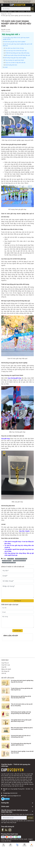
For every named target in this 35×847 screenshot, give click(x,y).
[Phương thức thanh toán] (11, 836)
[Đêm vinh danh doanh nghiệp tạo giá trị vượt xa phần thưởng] (5, 730)
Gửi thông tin (17, 600)
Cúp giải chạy (10, 558)
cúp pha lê (10, 11)
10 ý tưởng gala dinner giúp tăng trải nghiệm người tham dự (21, 744)
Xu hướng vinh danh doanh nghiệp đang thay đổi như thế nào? (22, 681)
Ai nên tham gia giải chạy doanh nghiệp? (14, 41)
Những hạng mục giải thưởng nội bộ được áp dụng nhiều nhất (21, 697)
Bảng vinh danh (6, 669)
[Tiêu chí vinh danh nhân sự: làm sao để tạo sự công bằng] (5, 706)
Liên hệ (3, 673)
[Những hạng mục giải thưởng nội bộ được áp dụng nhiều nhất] (5, 699)
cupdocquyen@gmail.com (14, 795)
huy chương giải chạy (7, 560)
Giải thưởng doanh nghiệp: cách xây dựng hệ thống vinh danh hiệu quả (21, 712)
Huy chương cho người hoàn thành (15, 60)
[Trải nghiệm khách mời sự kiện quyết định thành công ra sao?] (5, 722)
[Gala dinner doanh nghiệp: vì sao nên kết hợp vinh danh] (5, 754)
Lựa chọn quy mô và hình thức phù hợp (16, 50)
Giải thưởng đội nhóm (11, 65)
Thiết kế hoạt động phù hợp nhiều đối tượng (17, 53)
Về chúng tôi (5, 671)
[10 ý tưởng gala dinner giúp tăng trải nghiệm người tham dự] (5, 746)
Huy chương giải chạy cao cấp (19, 560)
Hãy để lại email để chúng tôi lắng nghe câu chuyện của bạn (17, 814)
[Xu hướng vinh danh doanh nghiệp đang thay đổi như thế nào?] (5, 683)
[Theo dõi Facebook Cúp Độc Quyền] (3, 829)
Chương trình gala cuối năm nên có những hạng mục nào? (20, 736)
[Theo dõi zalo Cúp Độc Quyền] (6, 829)
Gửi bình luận (17, 630)
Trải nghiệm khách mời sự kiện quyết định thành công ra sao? (21, 720)
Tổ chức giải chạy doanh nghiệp (9, 562)
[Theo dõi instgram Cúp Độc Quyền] (10, 829)
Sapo (9, 840)
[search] (32, 9)
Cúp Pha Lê (5, 663)
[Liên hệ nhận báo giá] (17, 1)
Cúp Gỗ (3, 667)
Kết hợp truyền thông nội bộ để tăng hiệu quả (18, 55)
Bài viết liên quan (7, 678)
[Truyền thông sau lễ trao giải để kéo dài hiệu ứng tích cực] (5, 691)
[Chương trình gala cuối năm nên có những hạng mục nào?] (5, 738)
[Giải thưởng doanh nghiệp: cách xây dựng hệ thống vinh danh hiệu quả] (5, 714)
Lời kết (5, 67)
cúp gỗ (14, 11)
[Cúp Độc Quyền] (17, 4)
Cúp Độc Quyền (24, 531)
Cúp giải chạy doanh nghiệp (21, 558)
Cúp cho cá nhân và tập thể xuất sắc (15, 62)
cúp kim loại (4, 11)
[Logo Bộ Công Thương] (5, 799)
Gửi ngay (30, 817)
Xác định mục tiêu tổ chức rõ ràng (15, 48)
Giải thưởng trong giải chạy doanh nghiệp (15, 57)
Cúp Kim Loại (5, 665)
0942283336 (13, 793)
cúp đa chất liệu (21, 11)
